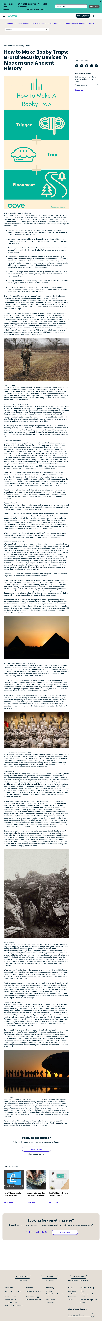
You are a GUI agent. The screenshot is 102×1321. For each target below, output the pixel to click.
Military (82, 1291)
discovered (29, 475)
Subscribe (79, 90)
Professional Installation (34, 1299)
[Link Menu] (4, 15)
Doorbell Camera (11, 1302)
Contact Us (72, 1294)
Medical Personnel (86, 1294)
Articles (70, 1299)
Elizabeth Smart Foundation (55, 1294)
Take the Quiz (36, 1149)
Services (29, 1294)
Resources (9, 23)
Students (83, 1302)
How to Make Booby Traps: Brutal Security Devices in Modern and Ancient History (62, 23)
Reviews (48, 1297)
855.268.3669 (23, 1277)
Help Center (80, 1277)
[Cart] (95, 16)
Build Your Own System (13, 1291)
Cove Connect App (32, 1297)
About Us (49, 1291)
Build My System (83, 16)
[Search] (46, 30)
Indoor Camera (10, 1299)
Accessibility (50, 1302)
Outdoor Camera (11, 1297)
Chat (51, 1277)
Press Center (50, 1299)
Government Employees (88, 1299)
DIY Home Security (22, 23)
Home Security (10, 1294)
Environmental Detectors (14, 1305)
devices (14, 1114)
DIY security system (24, 1121)
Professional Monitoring (34, 1291)
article (20, 600)
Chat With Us (65, 1232)
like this (25, 426)
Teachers (83, 1297)
